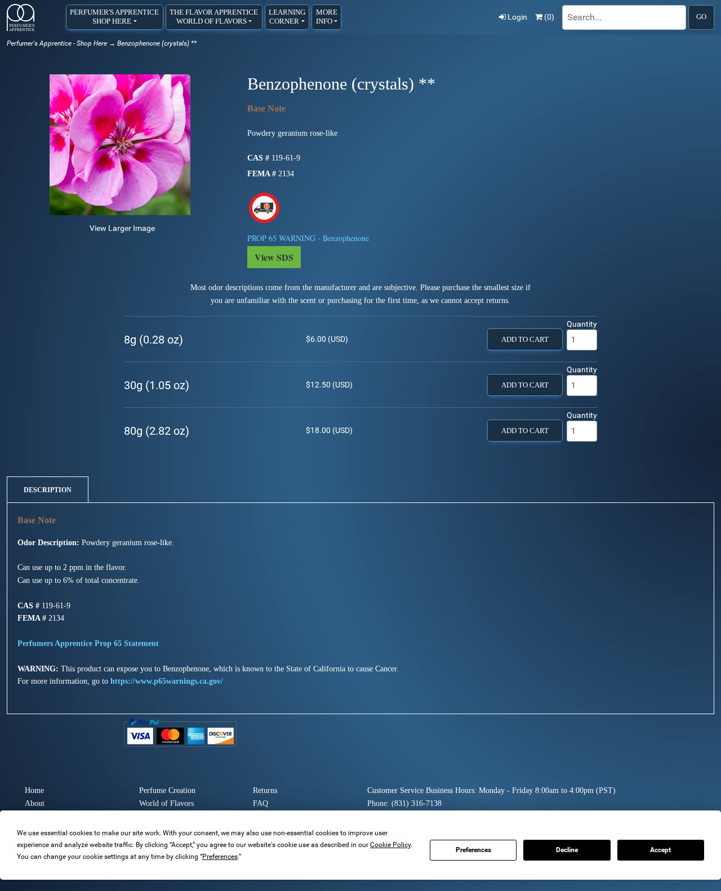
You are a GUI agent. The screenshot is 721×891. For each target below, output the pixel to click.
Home (34, 790)
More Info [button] (326, 16)
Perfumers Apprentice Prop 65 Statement (88, 643)
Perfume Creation (167, 790)
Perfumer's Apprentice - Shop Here (57, 43)
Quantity (582, 324)
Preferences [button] (220, 857)
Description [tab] (48, 490)
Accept (660, 850)
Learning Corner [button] (287, 16)
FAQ (260, 803)
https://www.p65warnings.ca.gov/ (166, 681)
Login (517, 16)
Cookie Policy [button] (390, 845)
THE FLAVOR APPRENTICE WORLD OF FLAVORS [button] (214, 16)
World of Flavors (166, 803)
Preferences (473, 850)
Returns (265, 790)
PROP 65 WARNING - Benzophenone (308, 238)
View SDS (274, 257)
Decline (567, 850)
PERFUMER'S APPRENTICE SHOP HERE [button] (114, 16)
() (549, 16)
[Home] (20, 17)
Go (701, 17)
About (34, 803)
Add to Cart (525, 340)
